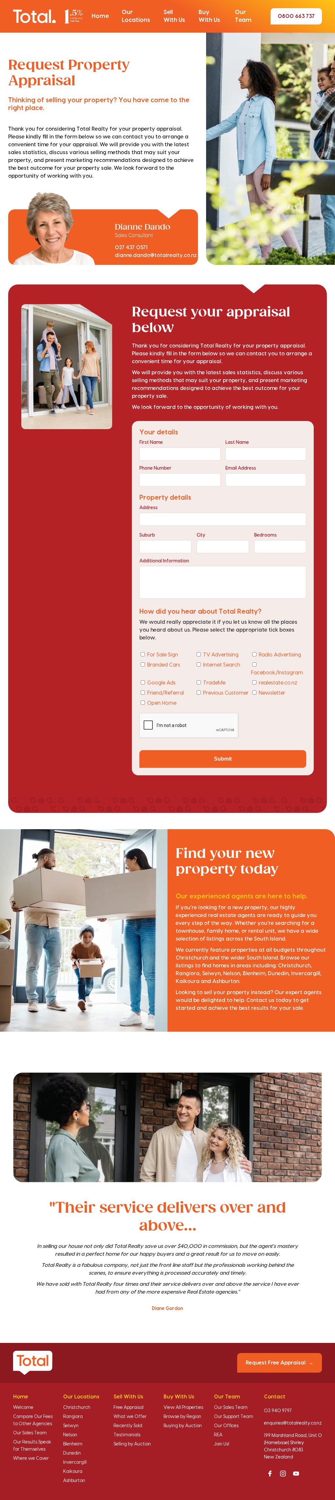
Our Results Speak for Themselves (32, 1446)
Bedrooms (265, 535)
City (201, 535)
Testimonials (127, 1435)
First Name (151, 442)
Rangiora (73, 1416)
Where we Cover (31, 1458)
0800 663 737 (296, 16)
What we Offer (130, 1416)
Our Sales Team (30, 1433)
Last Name (237, 442)
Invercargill (75, 1462)
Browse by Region (182, 1416)
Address (148, 508)
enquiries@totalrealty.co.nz (293, 1423)
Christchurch (76, 1407)
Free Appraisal (129, 1407)
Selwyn (71, 1426)
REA (218, 1435)
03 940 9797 (278, 1411)
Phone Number (155, 468)
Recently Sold (128, 1426)
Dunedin (72, 1453)
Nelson (70, 1435)
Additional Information (164, 561)
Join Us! (221, 1444)
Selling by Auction (132, 1444)
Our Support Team (233, 1416)
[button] (100, 16)
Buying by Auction (183, 1426)
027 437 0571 (131, 247)
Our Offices (226, 1426)
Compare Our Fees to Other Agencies (33, 1420)
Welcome (23, 1407)
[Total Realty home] (47, 16)
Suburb (147, 535)
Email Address (240, 468)
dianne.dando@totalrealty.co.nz (156, 255)
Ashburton (74, 1480)
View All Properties (183, 1407)
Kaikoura (72, 1471)
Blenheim (72, 1444)
